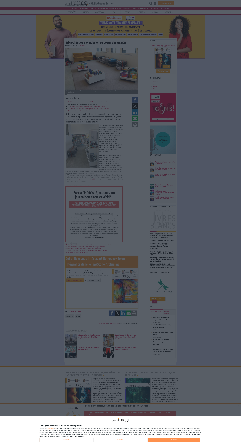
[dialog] (120, 430)
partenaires (50, 428)
